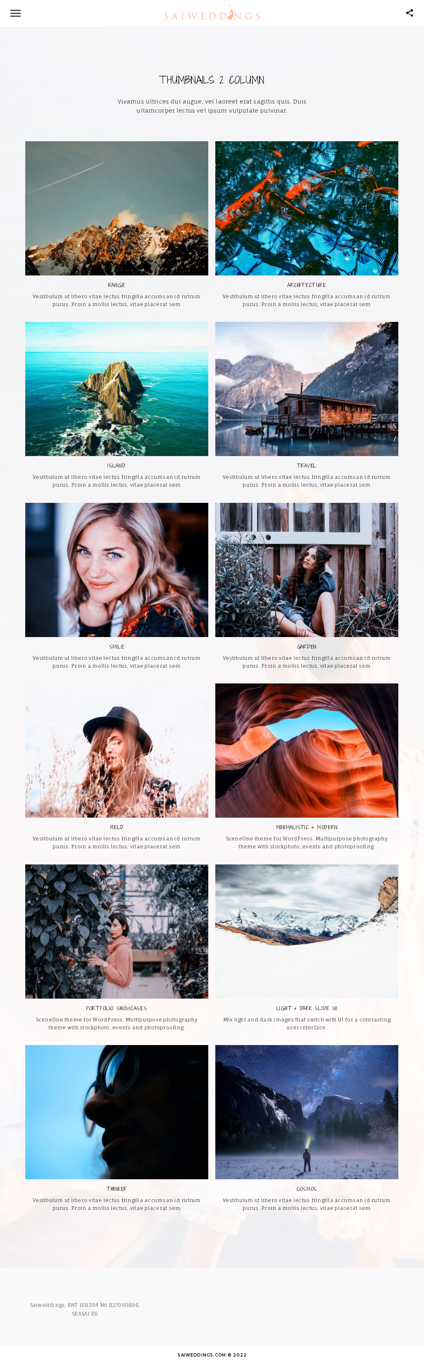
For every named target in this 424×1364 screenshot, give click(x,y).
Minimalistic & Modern (307, 827)
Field (117, 827)
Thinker (116, 1189)
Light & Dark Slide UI (307, 1008)
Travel (307, 465)
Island (117, 465)
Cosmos (307, 1189)
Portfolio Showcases (116, 1008)
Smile (117, 646)
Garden (307, 646)
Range (116, 285)
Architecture (306, 285)
